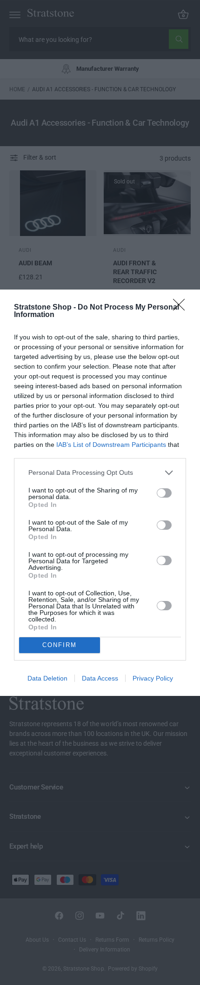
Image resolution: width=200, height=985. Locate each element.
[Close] (182, 308)
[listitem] (100, 473)
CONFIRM (59, 644)
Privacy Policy (153, 678)
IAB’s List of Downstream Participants (111, 444)
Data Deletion (47, 678)
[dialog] (100, 493)
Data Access (100, 678)
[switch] (164, 493)
